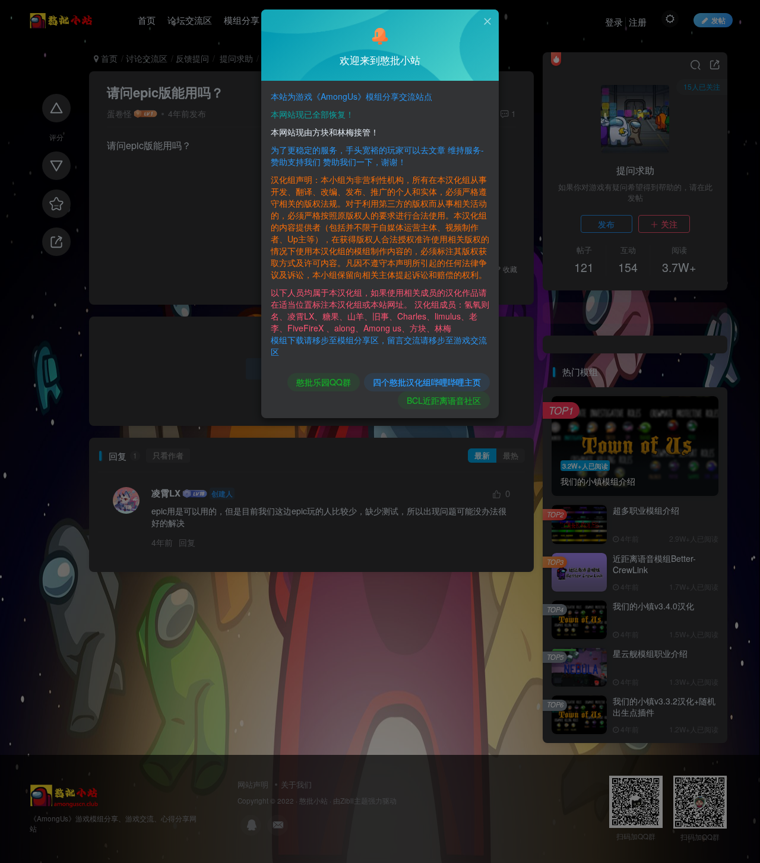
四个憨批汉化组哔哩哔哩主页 (427, 382)
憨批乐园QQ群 (323, 382)
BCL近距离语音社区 (444, 400)
